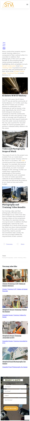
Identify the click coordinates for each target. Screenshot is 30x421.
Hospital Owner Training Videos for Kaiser (14, 311)
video (23, 160)
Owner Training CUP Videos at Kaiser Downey (13, 285)
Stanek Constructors (9, 66)
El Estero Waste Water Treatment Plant (13, 72)
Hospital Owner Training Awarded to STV (11, 337)
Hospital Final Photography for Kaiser (14, 362)
